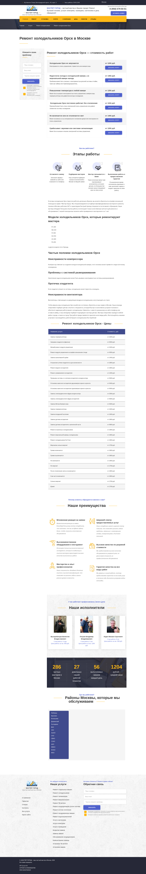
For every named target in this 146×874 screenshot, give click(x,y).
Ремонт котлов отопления (62, 810)
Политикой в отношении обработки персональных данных (113, 811)
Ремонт (34, 19)
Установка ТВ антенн (60, 844)
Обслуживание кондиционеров (64, 837)
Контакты (25, 808)
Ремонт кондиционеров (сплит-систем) (66, 806)
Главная (25, 19)
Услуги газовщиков (59, 827)
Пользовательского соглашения (33, 95)
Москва (104, 2)
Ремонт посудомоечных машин (64, 813)
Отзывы (93, 19)
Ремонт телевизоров (60, 796)
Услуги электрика (59, 823)
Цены (76, 19)
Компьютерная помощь (61, 840)
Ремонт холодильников (61, 793)
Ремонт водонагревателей (62, 817)
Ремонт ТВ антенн (59, 803)
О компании (67, 19)
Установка (44, 19)
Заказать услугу (113, 67)
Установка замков (59, 847)
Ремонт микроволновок (61, 800)
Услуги (55, 19)
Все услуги (26, 811)
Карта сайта (26, 815)
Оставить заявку (119, 13)
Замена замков (58, 833)
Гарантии (84, 19)
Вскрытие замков (59, 830)
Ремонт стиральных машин (62, 789)
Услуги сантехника (59, 820)
